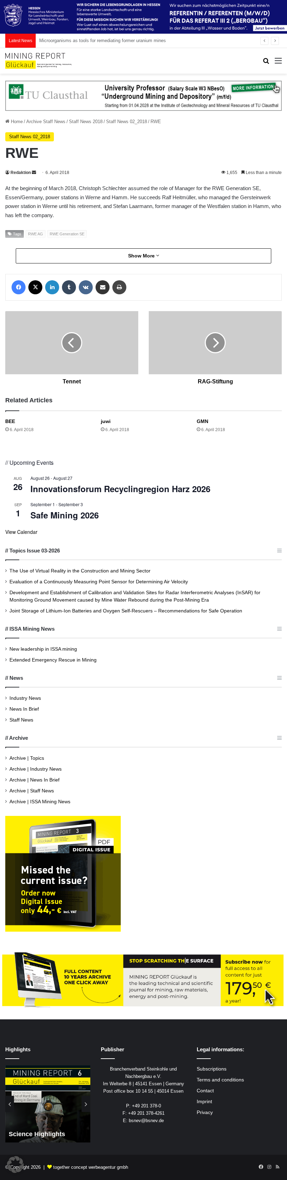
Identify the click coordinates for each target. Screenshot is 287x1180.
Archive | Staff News (31, 790)
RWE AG (35, 234)
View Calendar (21, 531)
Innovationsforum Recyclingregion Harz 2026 (120, 489)
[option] (48, 1103)
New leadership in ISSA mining (43, 649)
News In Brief (24, 709)
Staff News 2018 (86, 121)
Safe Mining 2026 (64, 515)
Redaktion (20, 172)
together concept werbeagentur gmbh (90, 1167)
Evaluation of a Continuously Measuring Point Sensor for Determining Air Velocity (98, 581)
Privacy (205, 1112)
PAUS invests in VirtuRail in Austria (75, 40)
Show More (142, 256)
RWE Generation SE (67, 234)
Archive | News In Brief (34, 780)
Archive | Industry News (35, 769)
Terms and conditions (220, 1079)
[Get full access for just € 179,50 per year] (143, 980)
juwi (106, 421)
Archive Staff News (45, 121)
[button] (15, 1164)
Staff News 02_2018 (126, 121)
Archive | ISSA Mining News (39, 801)
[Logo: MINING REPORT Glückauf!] (38, 61)
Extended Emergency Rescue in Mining (53, 660)
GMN (202, 421)
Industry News (25, 698)
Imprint (204, 1101)
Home (16, 121)
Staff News (21, 720)
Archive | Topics (26, 758)
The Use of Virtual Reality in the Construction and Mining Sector (79, 571)
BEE (10, 421)
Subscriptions (211, 1069)
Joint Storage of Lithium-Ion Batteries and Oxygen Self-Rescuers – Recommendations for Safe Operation (125, 611)
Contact (205, 1090)
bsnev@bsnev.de (146, 1120)
